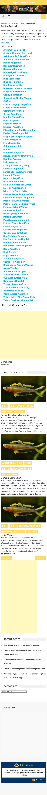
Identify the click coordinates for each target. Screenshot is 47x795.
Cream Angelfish (12, 114)
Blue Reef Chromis (13, 82)
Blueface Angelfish (13, 85)
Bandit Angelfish (12, 62)
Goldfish (7, 149)
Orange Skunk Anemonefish (18, 194)
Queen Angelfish (12, 226)
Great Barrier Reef (34, 39)
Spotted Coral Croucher (15, 274)
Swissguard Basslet (13, 281)
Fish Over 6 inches (22, 406)
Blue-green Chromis (13, 75)
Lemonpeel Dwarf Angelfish (17, 172)
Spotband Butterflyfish (15, 271)
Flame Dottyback (12, 139)
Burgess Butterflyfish (14, 91)
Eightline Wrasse (12, 123)
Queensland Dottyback (15, 233)
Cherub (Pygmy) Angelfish (17, 104)
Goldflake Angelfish (13, 152)
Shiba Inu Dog (41, 558)
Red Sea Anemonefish (15, 242)
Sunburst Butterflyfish (15, 278)
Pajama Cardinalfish (13, 210)
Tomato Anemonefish (14, 284)
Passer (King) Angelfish (15, 213)
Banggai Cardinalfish (14, 66)
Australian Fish (12, 463)
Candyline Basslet (12, 94)
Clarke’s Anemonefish (14, 107)
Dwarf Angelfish (11, 120)
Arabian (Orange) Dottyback (18, 53)
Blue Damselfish (11, 78)
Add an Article (27, 2)
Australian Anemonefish (16, 59)
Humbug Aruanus (12, 159)
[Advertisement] (23, 335)
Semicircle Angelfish (14, 262)
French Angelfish (12, 143)
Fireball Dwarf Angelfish (15, 133)
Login (15, 2)
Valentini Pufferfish (13, 290)
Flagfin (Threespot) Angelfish (18, 136)
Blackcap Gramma (12, 69)
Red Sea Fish (9, 474)
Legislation (8, 558)
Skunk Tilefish (10, 268)
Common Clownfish (13, 110)
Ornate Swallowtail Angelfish (18, 197)
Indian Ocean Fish (12, 411)
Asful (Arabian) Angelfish (16, 56)
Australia (5, 42)
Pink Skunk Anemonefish (16, 220)
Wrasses (18, 33)
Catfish (7, 101)
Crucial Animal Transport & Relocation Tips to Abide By (22, 661)
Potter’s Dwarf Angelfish (16, 223)
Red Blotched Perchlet (15, 236)
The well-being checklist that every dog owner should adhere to (23, 652)
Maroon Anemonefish (14, 188)
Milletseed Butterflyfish (15, 191)
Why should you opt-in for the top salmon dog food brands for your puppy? (25, 676)
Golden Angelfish (12, 146)
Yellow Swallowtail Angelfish (18, 300)
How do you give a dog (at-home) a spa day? (22, 645)
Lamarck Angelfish (13, 168)
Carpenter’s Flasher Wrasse (17, 98)
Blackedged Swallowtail (15, 72)
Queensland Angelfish (15, 229)
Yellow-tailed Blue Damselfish (19, 297)
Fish (4, 406)
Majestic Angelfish (13, 178)
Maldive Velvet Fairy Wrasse (18, 184)
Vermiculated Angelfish (15, 294)
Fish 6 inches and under (16, 468)
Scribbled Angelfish (13, 258)
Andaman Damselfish (14, 50)
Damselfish (10, 36)
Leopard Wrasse (11, 175)
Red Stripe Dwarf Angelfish (17, 245)
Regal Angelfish (11, 249)
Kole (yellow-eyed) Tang (16, 165)
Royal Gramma (10, 255)
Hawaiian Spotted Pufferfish (18, 156)
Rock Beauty (9, 252)
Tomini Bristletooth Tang (16, 287)
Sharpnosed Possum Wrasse (18, 265)
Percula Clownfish (12, 216)
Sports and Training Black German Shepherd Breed (24, 669)
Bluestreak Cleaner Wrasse (17, 88)
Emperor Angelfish (13, 127)
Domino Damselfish (13, 117)
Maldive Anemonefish (14, 181)
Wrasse (32, 531)
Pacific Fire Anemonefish (16, 200)
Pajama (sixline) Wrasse (15, 207)
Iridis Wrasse (10, 162)
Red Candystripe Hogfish (16, 239)
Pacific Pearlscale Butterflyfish (19, 204)
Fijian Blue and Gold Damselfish (19, 130)
